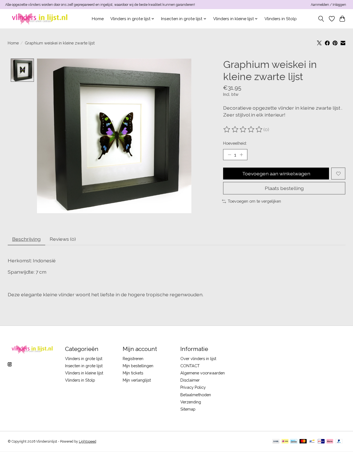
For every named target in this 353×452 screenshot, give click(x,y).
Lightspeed (87, 441)
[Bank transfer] (276, 441)
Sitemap (188, 409)
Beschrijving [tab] (26, 239)
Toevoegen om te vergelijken (254, 201)
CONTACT (190, 365)
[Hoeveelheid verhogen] (241, 154)
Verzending (190, 402)
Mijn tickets (133, 373)
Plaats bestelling (284, 188)
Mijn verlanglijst (137, 380)
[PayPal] (339, 441)
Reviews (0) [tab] (63, 239)
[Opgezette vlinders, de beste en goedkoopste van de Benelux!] (40, 18)
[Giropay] (321, 441)
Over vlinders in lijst (198, 358)
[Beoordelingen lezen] (243, 129)
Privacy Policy (193, 387)
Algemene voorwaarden (202, 373)
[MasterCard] (303, 441)
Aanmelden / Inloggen (328, 5)
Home (98, 18)
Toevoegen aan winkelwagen (276, 173)
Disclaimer (190, 380)
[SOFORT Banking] (330, 441)
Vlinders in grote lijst (83, 358)
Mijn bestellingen (138, 365)
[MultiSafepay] (293, 441)
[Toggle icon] (321, 19)
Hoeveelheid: (235, 143)
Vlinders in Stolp (280, 18)
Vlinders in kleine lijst (84, 373)
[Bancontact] (312, 441)
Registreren (133, 358)
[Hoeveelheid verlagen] (229, 154)
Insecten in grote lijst (84, 365)
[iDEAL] (285, 441)
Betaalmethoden (195, 394)
